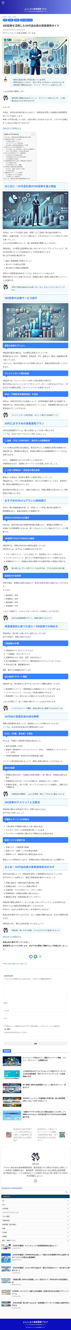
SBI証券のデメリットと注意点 (14, 172)
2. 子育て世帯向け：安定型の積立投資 (18, 151)
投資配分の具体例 (13, 159)
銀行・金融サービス (21, 963)
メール (6, 1010)
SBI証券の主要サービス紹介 (13, 139)
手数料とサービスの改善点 (15, 174)
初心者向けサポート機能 (15, 165)
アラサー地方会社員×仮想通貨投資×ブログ (35, 1324)
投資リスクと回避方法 (14, 176)
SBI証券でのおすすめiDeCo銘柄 (17, 157)
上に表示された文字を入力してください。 (16, 1032)
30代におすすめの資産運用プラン (15, 147)
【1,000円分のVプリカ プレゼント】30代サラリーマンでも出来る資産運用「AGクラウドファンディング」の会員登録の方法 (44, 1073)
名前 (5, 1003)
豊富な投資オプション (14, 141)
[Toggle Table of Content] (32, 134)
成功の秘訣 (11, 170)
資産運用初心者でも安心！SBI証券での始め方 (18, 161)
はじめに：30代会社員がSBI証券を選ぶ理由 (18, 137)
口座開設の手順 (12, 163)
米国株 (14, 963)
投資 (6, 963)
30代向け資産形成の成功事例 (13, 166)
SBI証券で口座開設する (12, 128)
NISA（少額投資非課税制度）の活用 (18, 145)
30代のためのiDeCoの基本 (15, 155)
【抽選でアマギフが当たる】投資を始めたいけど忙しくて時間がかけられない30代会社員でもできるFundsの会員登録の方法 (44, 1114)
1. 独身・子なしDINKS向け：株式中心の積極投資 (21, 149)
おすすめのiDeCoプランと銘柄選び (15, 153)
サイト (6, 1018)
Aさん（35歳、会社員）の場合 (16, 169)
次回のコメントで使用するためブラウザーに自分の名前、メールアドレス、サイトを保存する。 (33, 1026)
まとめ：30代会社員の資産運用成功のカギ (17, 178)
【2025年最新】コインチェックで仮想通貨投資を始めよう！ (35, 1246)
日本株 (9, 963)
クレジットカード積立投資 (15, 143)
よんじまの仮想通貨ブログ (35, 9)
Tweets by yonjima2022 (11, 1188)
